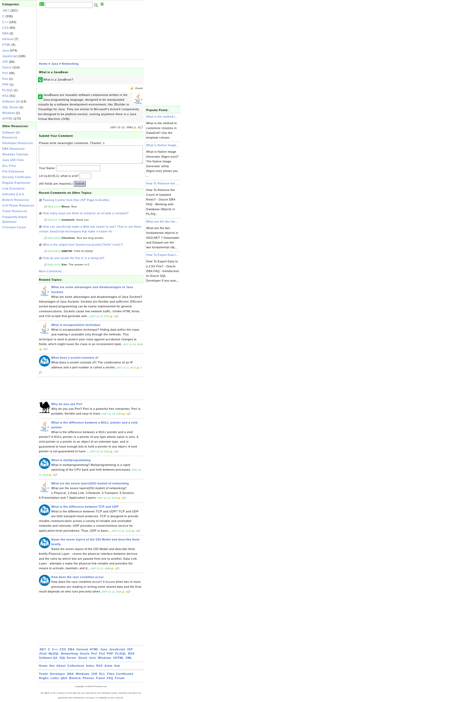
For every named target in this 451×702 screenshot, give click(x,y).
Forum (120, 678)
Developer (57, 673)
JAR (94, 673)
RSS (5, 95)
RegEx (44, 678)
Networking (70, 63)
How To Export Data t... (162, 254)
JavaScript (9, 56)
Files (110, 673)
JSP (5, 61)
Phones (88, 678)
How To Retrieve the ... (162, 183)
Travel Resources (14, 211)
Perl (5, 73)
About (61, 665)
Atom (108, 665)
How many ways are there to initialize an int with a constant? (86, 213)
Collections (75, 665)
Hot (52, 665)
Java (5, 50)
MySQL (54, 653)
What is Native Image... (162, 145)
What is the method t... (162, 116)
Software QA (11, 101)
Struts (82, 657)
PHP (5, 84)
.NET (6, 10)
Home (43, 63)
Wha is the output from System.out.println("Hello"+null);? (83, 244)
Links (55, 678)
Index (90, 665)
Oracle (7, 67)
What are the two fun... (162, 221)
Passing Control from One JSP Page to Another (76, 200)
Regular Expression (16, 182)
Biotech (75, 678)
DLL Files (9, 165)
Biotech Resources (15, 199)
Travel (100, 678)
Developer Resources (17, 143)
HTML (6, 44)
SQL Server (10, 107)
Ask (117, 665)
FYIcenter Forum (14, 227)
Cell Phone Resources (18, 205)
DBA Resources (13, 148)
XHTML (7, 118)
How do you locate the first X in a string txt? (73, 258)
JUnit (43, 653)
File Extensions (13, 171)
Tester (43, 673)
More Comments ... (52, 271)
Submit (79, 183)
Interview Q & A (13, 194)
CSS (5, 27)
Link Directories (13, 188)
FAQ (110, 678)
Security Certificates (16, 177)
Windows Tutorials (15, 154)
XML (129, 657)
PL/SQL (7, 90)
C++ (5, 22)
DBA (5, 33)
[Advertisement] (19, 283)
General (8, 39)
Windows (8, 112)
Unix (92, 657)
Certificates (124, 673)
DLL (102, 673)
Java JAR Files (13, 160)
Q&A (64, 678)
